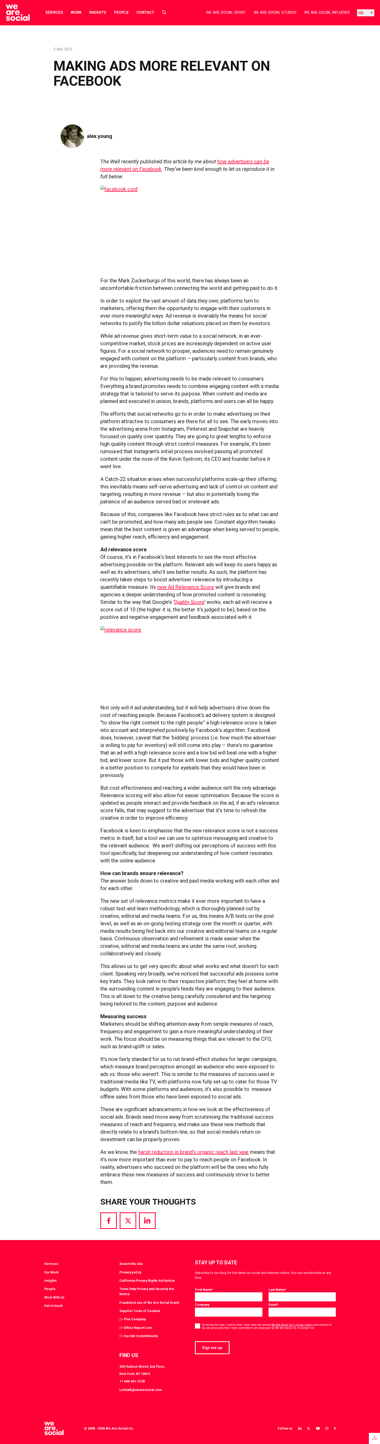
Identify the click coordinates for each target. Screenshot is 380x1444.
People (121, 12)
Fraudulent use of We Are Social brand (149, 1302)
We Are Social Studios (275, 12)
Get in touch (53, 1306)
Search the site (131, 1264)
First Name (204, 1290)
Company (202, 1305)
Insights (97, 12)
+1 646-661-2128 (132, 1381)
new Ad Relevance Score (185, 587)
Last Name (277, 1290)
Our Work (51, 1272)
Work (76, 12)
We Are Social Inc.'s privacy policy (292, 1324)
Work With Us (54, 1297)
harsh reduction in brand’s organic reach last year (193, 1152)
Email (273, 1305)
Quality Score (189, 602)
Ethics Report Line (138, 1328)
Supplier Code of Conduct (139, 1311)
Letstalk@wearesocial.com (140, 1390)
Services (54, 12)
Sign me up (212, 1348)
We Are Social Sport (226, 12)
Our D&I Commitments (141, 1336)
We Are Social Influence (327, 12)
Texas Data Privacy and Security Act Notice (146, 1291)
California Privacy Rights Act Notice (147, 1280)
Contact (145, 12)
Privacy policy (130, 1272)
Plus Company (135, 1319)
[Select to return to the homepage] (13, 12)
